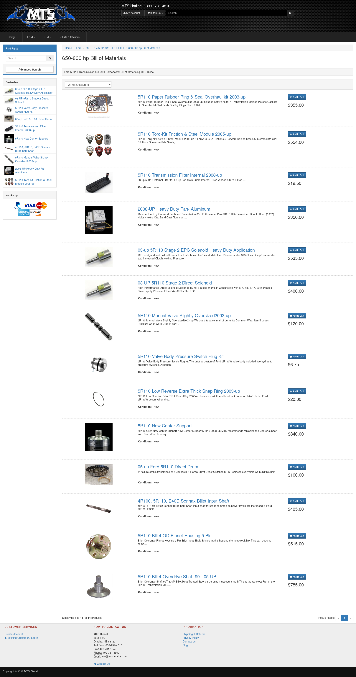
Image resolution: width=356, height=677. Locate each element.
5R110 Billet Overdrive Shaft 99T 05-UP (177, 576)
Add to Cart (298, 97)
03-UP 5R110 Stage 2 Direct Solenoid (175, 282)
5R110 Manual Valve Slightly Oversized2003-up (184, 315)
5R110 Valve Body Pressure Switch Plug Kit (181, 356)
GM (47, 37)
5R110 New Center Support (165, 425)
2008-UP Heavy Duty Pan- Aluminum (174, 208)
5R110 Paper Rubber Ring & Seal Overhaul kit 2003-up (191, 96)
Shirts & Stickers (70, 37)
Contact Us (103, 663)
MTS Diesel (31, 671)
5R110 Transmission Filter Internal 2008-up (180, 174)
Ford (30, 37)
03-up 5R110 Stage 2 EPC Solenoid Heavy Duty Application (196, 249)
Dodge (12, 37)
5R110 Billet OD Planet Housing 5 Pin (175, 535)
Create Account (14, 634)
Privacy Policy (191, 638)
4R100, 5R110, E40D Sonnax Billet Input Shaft (183, 500)
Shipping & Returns (194, 634)
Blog (185, 645)
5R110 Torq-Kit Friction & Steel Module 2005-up (184, 133)
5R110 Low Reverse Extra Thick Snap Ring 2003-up (189, 390)
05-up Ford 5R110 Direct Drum (168, 466)
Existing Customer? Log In (23, 638)
